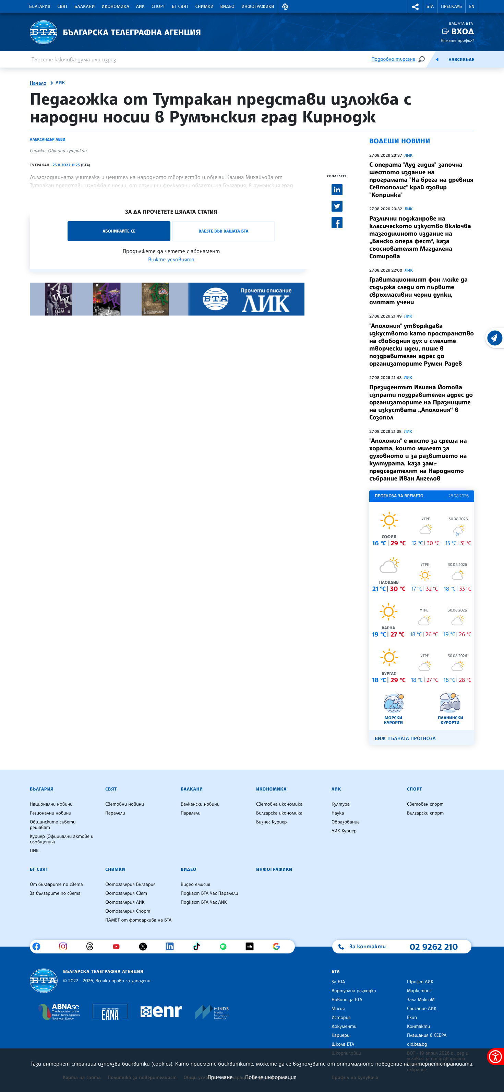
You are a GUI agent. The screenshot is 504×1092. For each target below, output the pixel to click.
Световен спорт (425, 804)
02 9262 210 (433, 946)
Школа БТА (343, 1044)
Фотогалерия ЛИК (125, 902)
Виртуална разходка (354, 991)
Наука (338, 813)
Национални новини (51, 804)
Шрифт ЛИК (420, 982)
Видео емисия (195, 884)
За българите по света (55, 893)
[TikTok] (199, 946)
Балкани (84, 6)
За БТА (338, 982)
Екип (412, 1017)
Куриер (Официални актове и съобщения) (62, 839)
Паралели (115, 813)
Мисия (338, 1008)
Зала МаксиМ (421, 999)
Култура (341, 804)
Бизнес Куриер (271, 822)
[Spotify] (226, 946)
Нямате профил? (457, 40)
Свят (62, 6)
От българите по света (56, 884)
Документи (344, 1026)
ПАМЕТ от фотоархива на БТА (138, 920)
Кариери (341, 1035)
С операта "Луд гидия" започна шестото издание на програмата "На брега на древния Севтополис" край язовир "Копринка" (421, 180)
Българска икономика (279, 813)
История (341, 1017)
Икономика (116, 6)
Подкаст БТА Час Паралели (209, 893)
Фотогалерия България (130, 884)
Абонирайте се (119, 231)
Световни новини (124, 804)
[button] (285, 6)
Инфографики (257, 6)
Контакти (418, 1026)
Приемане (219, 1076)
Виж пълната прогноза (405, 738)
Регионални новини (50, 813)
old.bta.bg (417, 1044)
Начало (38, 83)
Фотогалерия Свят (126, 893)
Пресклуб (451, 6)
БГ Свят (180, 6)
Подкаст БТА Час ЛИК (204, 902)
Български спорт (425, 813)
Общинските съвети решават (53, 824)
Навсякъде (461, 59)
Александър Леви (47, 139)
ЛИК (140, 6)
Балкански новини (200, 804)
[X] (145, 946)
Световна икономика (279, 804)
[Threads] (92, 946)
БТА (430, 6)
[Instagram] (66, 946)
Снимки (204, 6)
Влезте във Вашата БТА (223, 231)
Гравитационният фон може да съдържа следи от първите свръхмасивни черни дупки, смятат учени (418, 291)
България (39, 6)
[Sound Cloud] (252, 946)
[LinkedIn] (172, 946)
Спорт (158, 6)
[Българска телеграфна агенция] (44, 981)
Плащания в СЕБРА (426, 1035)
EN (472, 6)
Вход (462, 31)
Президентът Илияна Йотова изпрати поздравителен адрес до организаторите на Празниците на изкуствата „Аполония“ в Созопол (421, 402)
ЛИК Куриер (344, 831)
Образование (346, 822)
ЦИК (34, 851)
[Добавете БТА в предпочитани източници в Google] (279, 946)
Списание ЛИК (421, 1008)
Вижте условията (171, 259)
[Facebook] (39, 946)
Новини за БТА (347, 999)
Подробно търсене (393, 59)
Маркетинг (419, 991)
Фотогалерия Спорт (127, 911)
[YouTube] (119, 946)
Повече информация (271, 1076)
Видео (227, 6)
